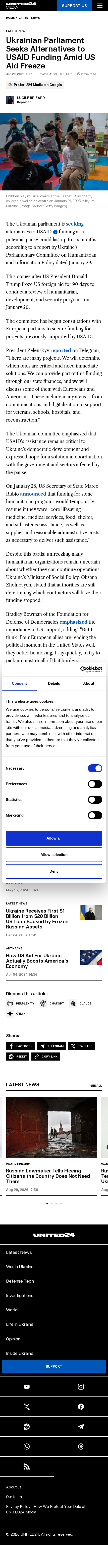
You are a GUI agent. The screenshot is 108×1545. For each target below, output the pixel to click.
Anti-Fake (14, 948)
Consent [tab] (19, 683)
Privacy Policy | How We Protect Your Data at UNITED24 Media (45, 1509)
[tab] (47, 1203)
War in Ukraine (18, 1164)
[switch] (95, 784)
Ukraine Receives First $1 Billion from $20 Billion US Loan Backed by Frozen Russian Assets (37, 918)
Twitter (85, 1046)
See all (96, 1085)
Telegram (55, 1046)
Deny (54, 871)
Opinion (13, 1338)
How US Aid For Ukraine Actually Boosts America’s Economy (37, 960)
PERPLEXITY (25, 1003)
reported (60, 350)
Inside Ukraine (19, 1353)
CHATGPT (56, 1003)
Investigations (19, 1295)
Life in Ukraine (19, 1324)
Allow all (54, 838)
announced (33, 494)
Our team (14, 1496)
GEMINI (21, 1013)
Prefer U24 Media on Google (38, 84)
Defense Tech (20, 1281)
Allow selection (54, 854)
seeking (75, 224)
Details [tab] (54, 683)
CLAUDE (85, 1003)
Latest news (29, 17)
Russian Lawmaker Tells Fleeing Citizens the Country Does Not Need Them (48, 1176)
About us (14, 1487)
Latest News (19, 1252)
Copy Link (50, 1056)
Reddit (21, 1056)
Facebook (24, 1046)
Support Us (74, 5)
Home (10, 17)
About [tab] (88, 683)
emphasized (73, 622)
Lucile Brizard (31, 97)
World (12, 1309)
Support (54, 1366)
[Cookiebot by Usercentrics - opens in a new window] (80, 669)
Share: (12, 1035)
